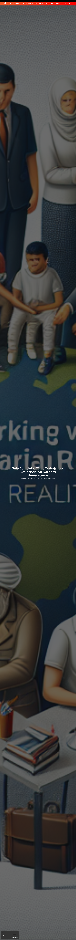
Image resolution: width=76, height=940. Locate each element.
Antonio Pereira (24, 478)
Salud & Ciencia (30, 478)
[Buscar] (71, 3)
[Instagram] (65, 3)
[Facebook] (64, 3)
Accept (14, 937)
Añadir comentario (43, 478)
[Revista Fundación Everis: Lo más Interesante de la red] (12, 3)
